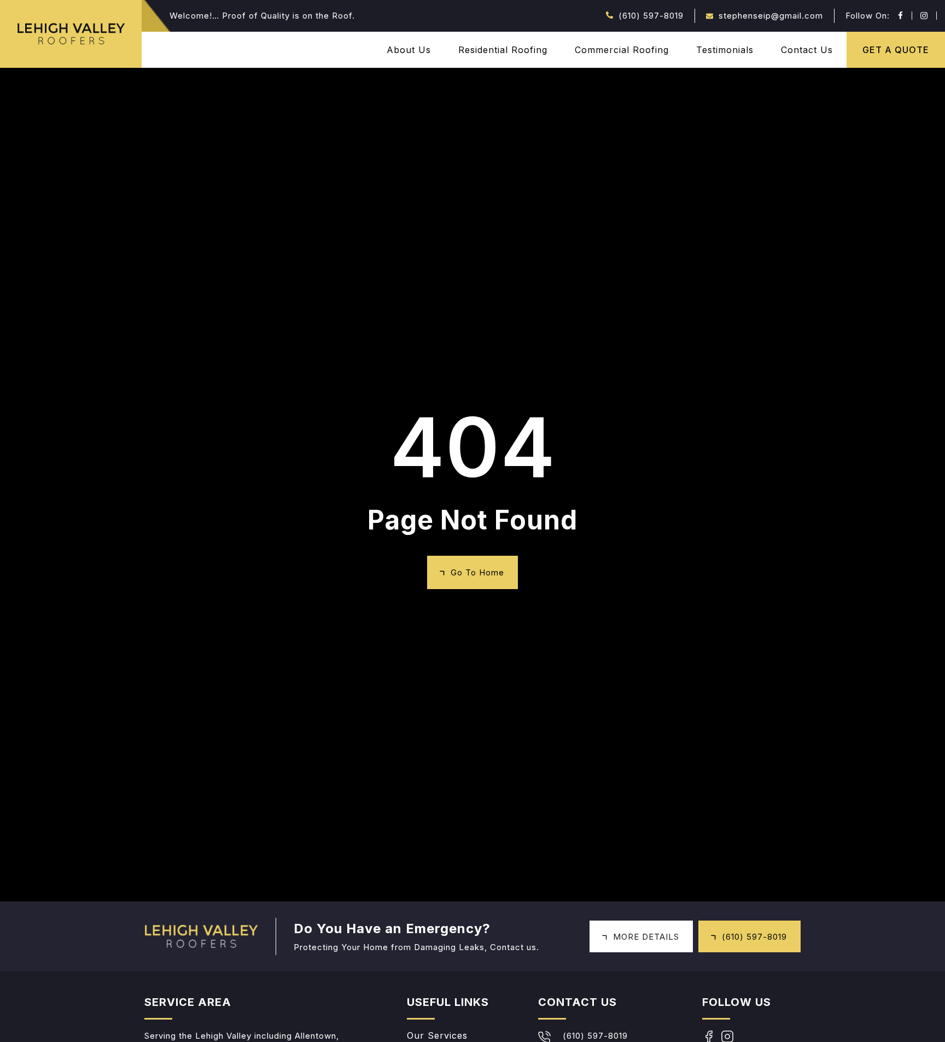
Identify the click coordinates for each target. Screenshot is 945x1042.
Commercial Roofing (622, 49)
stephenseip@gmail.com (771, 15)
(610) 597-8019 (651, 15)
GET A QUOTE (895, 49)
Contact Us (807, 49)
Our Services (437, 1035)
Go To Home (477, 572)
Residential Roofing (502, 49)
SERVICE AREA (187, 1002)
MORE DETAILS (646, 937)
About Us (409, 49)
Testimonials (725, 49)
